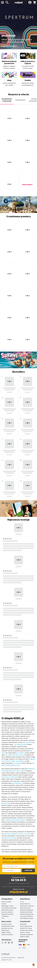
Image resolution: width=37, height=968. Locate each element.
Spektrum (8, 36)
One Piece (17, 765)
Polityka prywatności (8, 958)
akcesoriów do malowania (9, 777)
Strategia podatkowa (26, 934)
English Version (6, 932)
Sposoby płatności (7, 912)
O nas (22, 901)
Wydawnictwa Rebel (10, 838)
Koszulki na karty (6, 924)
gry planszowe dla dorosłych (15, 755)
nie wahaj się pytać (20, 744)
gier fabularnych (17, 783)
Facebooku (6, 834)
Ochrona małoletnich (26, 916)
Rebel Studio (5, 930)
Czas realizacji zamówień (8, 908)
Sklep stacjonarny (25, 908)
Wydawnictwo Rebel (7, 926)
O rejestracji (5, 916)
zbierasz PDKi (6, 803)
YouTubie (27, 834)
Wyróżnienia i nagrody (27, 906)
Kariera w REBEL (25, 936)
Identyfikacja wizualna (26, 918)
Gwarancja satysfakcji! (26, 910)
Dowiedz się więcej (9, 46)
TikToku (21, 834)
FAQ (2, 918)
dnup (9, 80)
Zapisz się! (28, 870)
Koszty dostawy (6, 901)
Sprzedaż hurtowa (6, 928)
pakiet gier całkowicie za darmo (15, 820)
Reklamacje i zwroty (7, 906)
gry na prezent (27, 742)
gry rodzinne (20, 753)
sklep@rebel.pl (18, 892)
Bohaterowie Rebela (26, 912)
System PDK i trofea (26, 928)
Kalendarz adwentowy (27, 914)
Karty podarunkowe (26, 926)
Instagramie (14, 834)
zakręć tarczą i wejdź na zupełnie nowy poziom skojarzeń (16, 40)
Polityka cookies (25, 932)
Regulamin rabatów (7, 914)
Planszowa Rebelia (7, 934)
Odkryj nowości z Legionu (28, 62)
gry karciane (16, 763)
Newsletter (23, 924)
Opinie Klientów (25, 904)
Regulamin (20, 958)
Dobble (28, 80)
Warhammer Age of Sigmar (16, 771)
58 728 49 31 (18, 880)
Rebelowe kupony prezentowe (9, 62)
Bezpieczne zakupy (7, 910)
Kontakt (3, 904)
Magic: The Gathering (17, 761)
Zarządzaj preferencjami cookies (34, 964)
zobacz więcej (27, 185)
